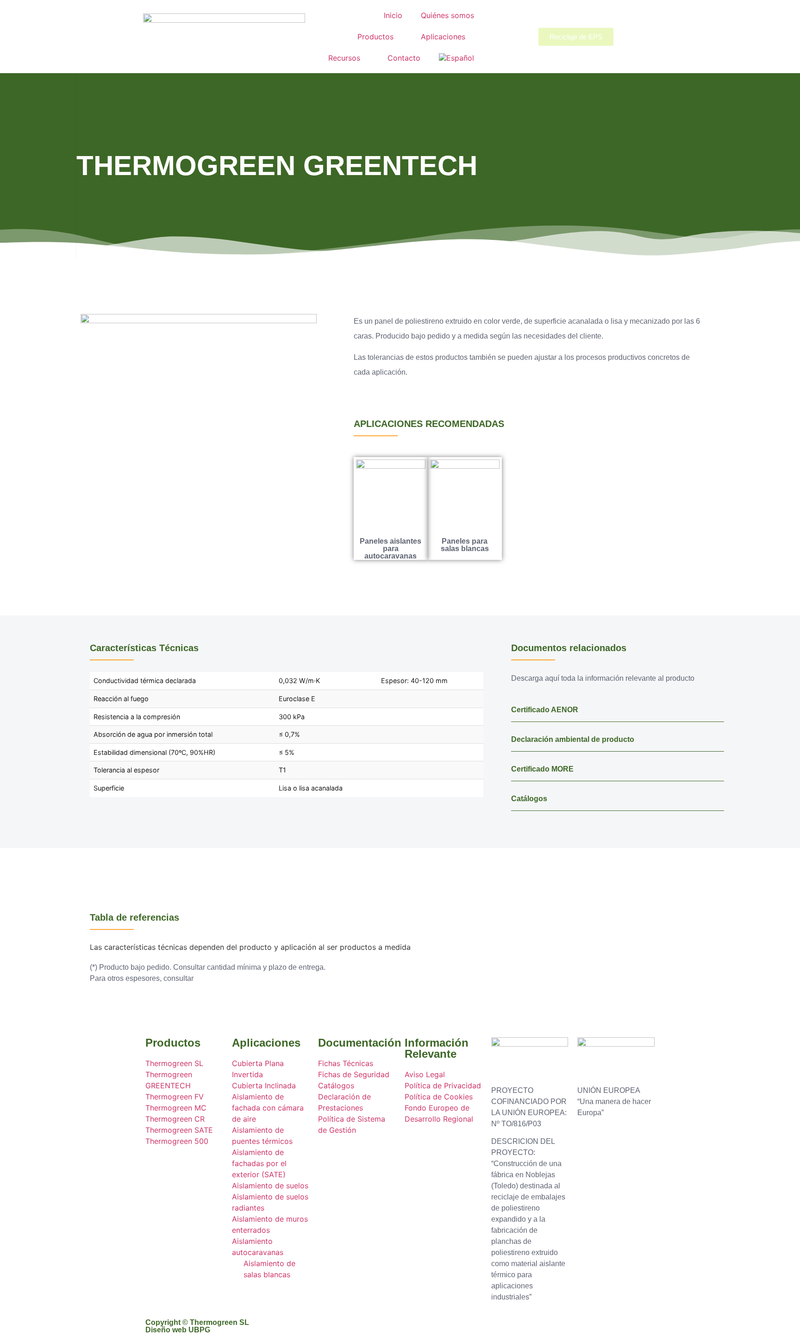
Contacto (404, 58)
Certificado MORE (542, 769)
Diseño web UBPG (177, 1330)
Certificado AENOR (544, 710)
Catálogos (529, 799)
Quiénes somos (447, 15)
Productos (375, 36)
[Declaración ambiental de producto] (718, 737)
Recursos (344, 58)
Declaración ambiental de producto (572, 739)
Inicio (393, 15)
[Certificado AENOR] (718, 707)
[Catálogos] (718, 796)
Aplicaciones (443, 36)
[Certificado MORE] (718, 766)
